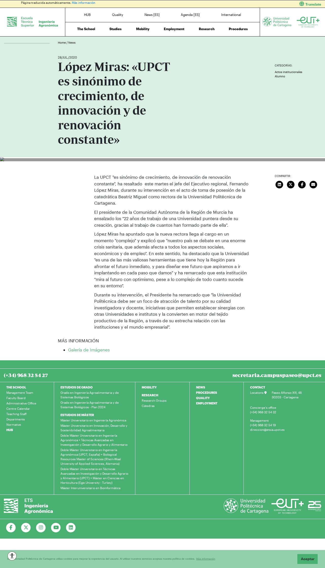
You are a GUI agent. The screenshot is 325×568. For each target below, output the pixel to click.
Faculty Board (16, 398)
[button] (245, 4)
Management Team (19, 392)
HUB (87, 15)
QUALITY (203, 398)
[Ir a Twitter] (26, 528)
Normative (13, 424)
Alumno (280, 76)
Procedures (238, 29)
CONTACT (257, 387)
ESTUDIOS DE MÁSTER (77, 415)
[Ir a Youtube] (56, 528)
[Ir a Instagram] (41, 528)
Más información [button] (205, 558)
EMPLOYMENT (206, 403)
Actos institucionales (288, 72)
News (71, 42)
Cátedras (148, 405)
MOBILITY (149, 387)
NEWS (200, 387)
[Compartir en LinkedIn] (279, 183)
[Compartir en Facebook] (302, 183)
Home (62, 42)
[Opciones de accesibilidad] (12, 556)
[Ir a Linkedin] (71, 528)
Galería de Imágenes (89, 349)
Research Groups (154, 400)
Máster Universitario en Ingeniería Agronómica (93, 420)
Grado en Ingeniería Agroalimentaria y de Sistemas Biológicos (89, 395)
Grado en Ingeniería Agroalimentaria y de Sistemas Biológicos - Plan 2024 (89, 405)
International (231, 15)
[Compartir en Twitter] (291, 183)
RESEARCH (150, 395)
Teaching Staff (16, 414)
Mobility (143, 29)
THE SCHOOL (16, 387)
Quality (117, 15)
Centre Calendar (18, 408)
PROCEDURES (206, 392)
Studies (115, 29)
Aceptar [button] (307, 559)
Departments (15, 419)
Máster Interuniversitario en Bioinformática (90, 488)
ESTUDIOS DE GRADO (76, 387)
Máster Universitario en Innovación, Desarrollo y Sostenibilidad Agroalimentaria (93, 428)
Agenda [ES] (190, 15)
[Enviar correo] (313, 183)
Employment (174, 29)
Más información (83, 2)
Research (207, 29)
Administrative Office (21, 403)
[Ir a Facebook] (11, 528)
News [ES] (152, 15)
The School (86, 29)
